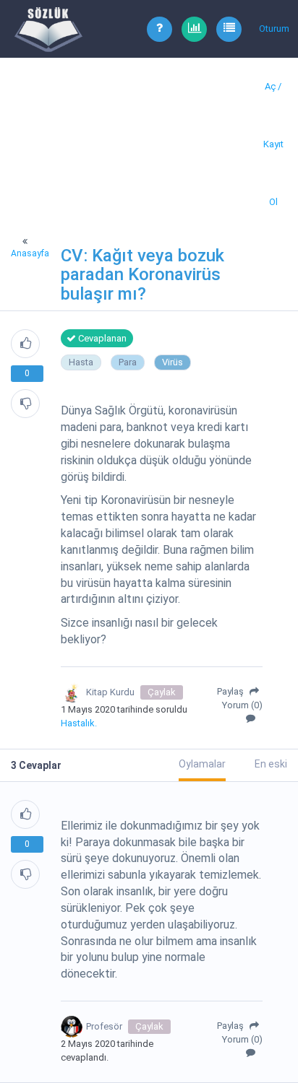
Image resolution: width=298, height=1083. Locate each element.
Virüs (172, 362)
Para (128, 362)
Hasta (81, 362)
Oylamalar (202, 764)
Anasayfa (30, 253)
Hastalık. (79, 723)
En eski (271, 764)
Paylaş (231, 691)
